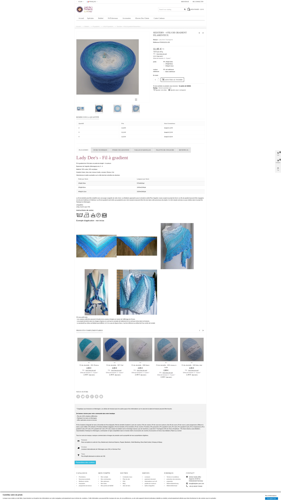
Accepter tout (271, 498)
